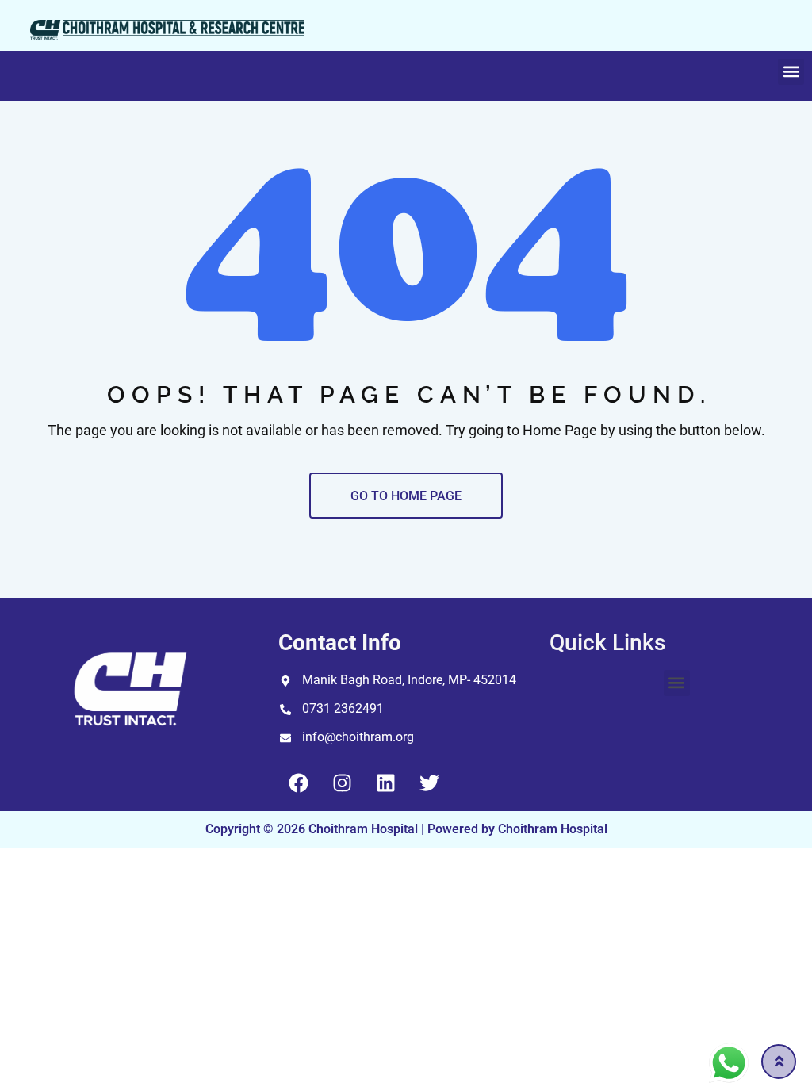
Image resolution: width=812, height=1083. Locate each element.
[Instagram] (342, 783)
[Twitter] (429, 783)
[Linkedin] (385, 783)
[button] (791, 72)
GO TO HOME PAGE (406, 495)
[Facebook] (298, 783)
